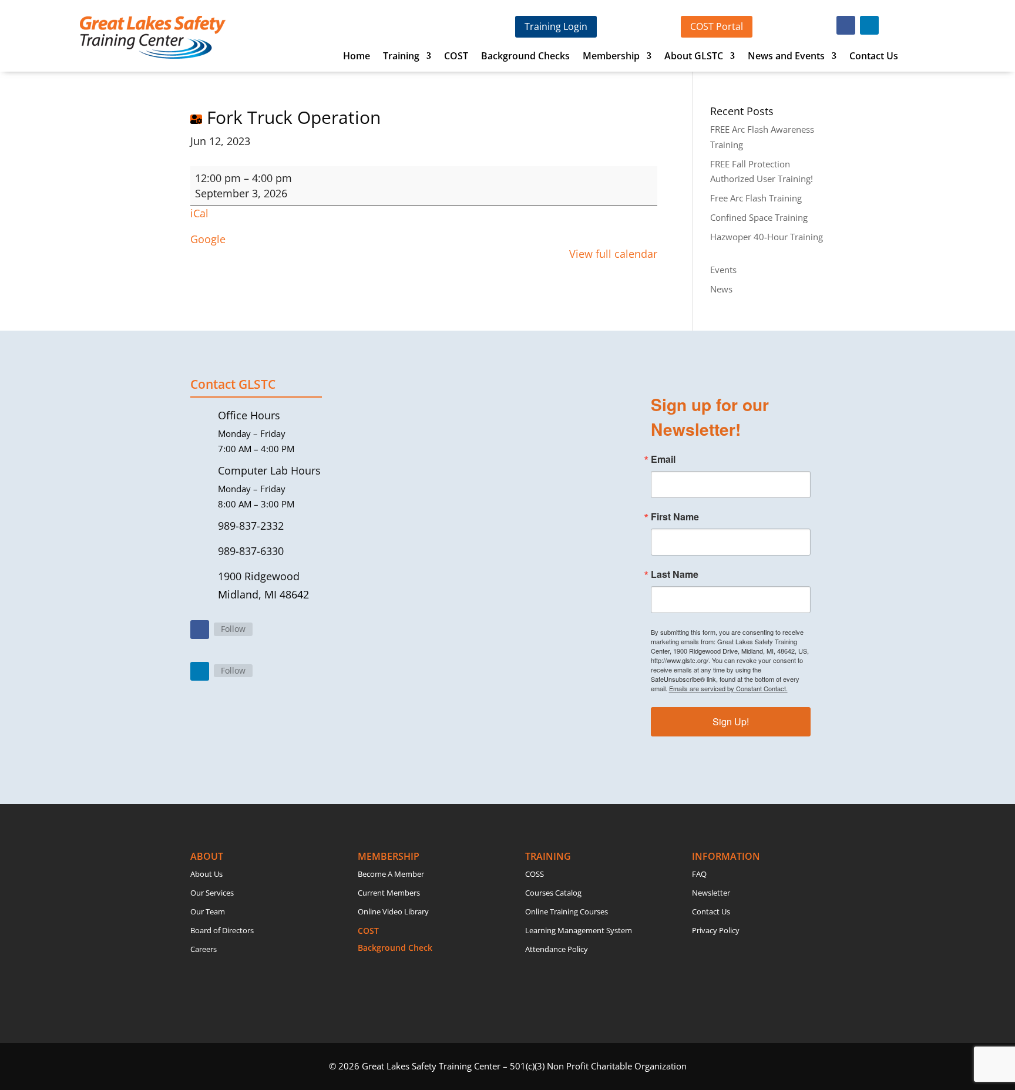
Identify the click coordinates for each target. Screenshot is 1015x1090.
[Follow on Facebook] (845, 25)
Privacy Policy (716, 930)
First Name (675, 517)
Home (356, 57)
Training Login (556, 26)
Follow (233, 628)
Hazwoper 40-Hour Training (766, 237)
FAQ (699, 874)
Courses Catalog (553, 892)
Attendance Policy (556, 949)
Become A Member (391, 874)
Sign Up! (730, 721)
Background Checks (525, 57)
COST (456, 57)
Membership (611, 57)
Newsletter (711, 892)
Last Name (674, 574)
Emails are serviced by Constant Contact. (728, 688)
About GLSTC (693, 57)
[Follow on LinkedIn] (869, 25)
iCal (199, 213)
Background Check (395, 947)
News (721, 289)
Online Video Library (393, 911)
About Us (206, 874)
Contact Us (873, 57)
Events (723, 269)
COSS (534, 874)
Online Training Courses (566, 911)
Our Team (207, 911)
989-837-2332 (251, 526)
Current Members (389, 892)
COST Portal (716, 26)
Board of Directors (222, 930)
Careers (203, 949)
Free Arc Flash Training (756, 198)
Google (208, 239)
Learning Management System (578, 930)
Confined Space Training (759, 217)
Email (663, 459)
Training (401, 57)
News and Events (786, 57)
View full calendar (613, 254)
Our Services (212, 892)
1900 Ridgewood (259, 576)
